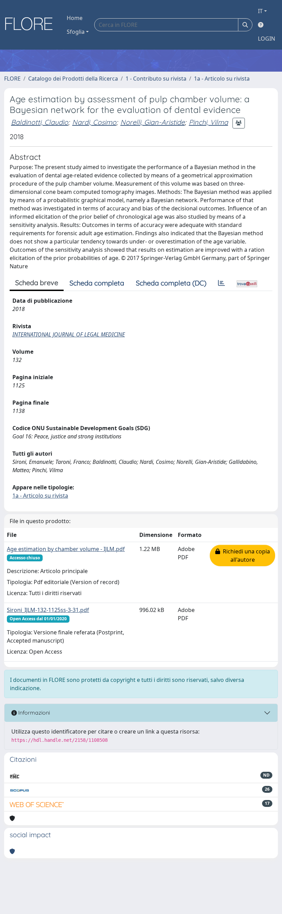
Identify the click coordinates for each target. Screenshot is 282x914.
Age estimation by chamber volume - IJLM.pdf (66, 549)
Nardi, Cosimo (94, 122)
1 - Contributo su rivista (156, 78)
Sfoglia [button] (76, 31)
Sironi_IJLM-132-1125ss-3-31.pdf (48, 610)
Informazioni (33, 712)
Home (75, 18)
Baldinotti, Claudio (39, 122)
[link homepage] (31, 24)
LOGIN (266, 38)
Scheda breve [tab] (36, 282)
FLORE (12, 78)
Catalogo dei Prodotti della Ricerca (73, 78)
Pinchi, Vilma (208, 122)
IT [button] (260, 11)
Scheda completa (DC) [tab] (171, 283)
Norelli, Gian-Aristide (152, 122)
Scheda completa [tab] (96, 283)
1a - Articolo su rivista (222, 78)
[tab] (221, 283)
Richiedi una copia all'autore (245, 555)
